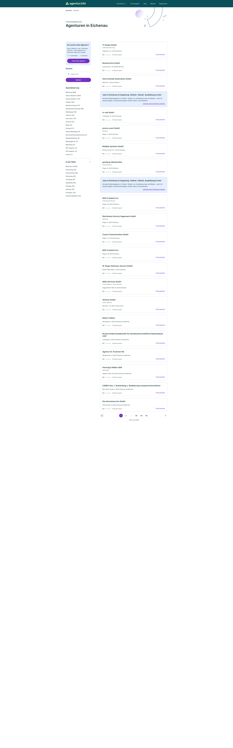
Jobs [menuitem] (145, 4)
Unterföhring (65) (72, 173)
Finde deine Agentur (78, 61)
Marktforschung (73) (73, 105)
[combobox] (78, 74)
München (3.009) (71, 166)
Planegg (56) (70, 186)
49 (141, 416)
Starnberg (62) (71, 176)
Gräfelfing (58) (71, 183)
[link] (133, 50)
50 (146, 416)
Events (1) (69, 154)
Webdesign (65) (71, 112)
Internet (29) (70, 115)
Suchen (78, 80)
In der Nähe (71, 162)
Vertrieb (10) (70, 122)
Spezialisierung (72, 88)
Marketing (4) (70, 145)
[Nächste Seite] (165, 415)
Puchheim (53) (71, 193)
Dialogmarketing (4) (73, 138)
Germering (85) (71, 170)
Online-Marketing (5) (73, 131)
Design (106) (70, 102)
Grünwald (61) (70, 179)
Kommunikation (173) (73, 99)
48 (136, 416)
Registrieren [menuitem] (163, 4)
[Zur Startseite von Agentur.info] (76, 3)
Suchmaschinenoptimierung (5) (76, 135)
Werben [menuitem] (152, 4)
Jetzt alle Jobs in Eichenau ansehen (154, 103)
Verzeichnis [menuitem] (120, 4)
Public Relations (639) (73, 95)
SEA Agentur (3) (71, 151)
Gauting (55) (70, 189)
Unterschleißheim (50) (73, 196)
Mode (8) (69, 125)
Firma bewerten (160, 54)
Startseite (69, 10)
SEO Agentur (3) (71, 148)
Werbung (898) (71, 92)
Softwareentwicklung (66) (75, 109)
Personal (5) (70, 128)
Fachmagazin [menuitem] (135, 4)
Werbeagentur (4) (72, 141)
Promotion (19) (71, 118)
